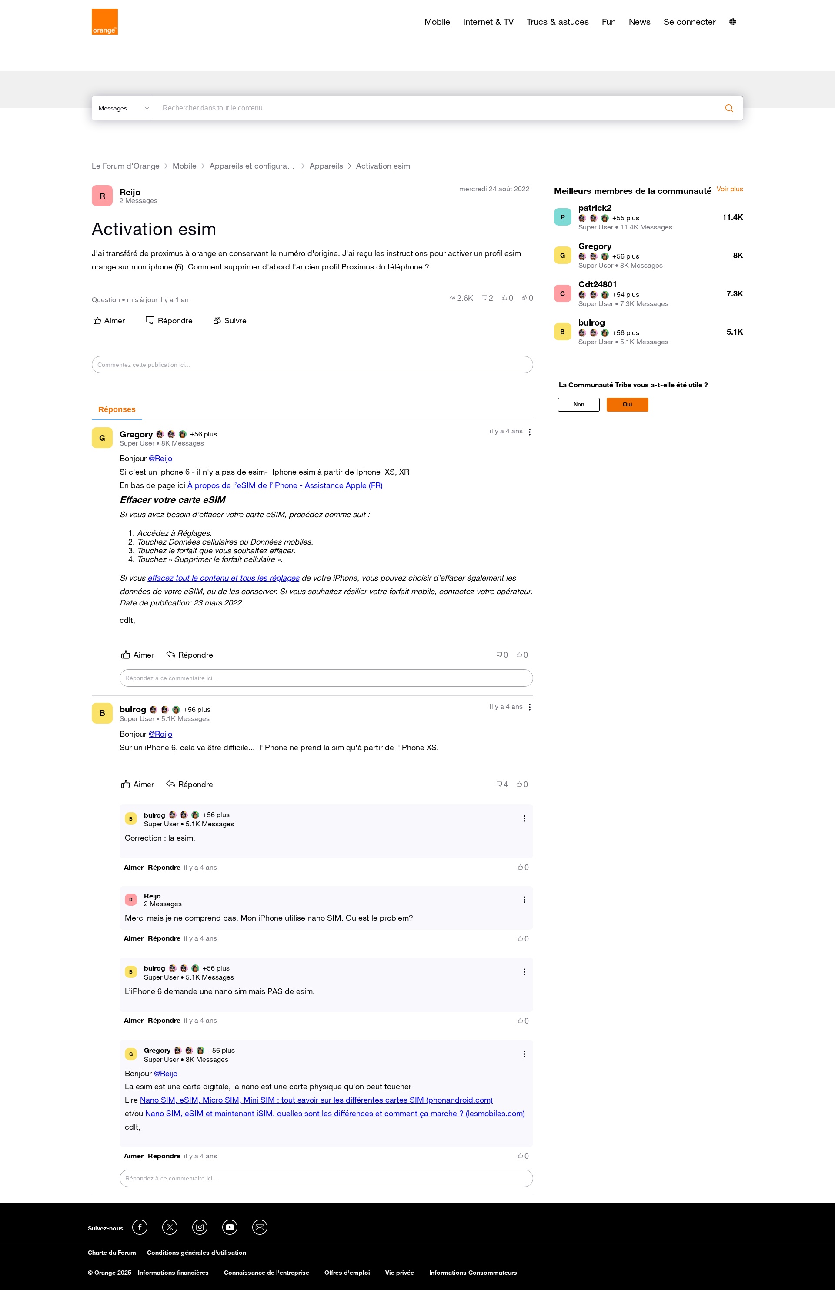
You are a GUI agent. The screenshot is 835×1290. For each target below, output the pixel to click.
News (640, 22)
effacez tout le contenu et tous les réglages (223, 577)
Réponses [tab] (117, 409)
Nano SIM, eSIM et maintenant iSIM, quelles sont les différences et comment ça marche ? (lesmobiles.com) (335, 1113)
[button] (134, 867)
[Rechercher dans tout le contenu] (729, 108)
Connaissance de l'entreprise (266, 1273)
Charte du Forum (112, 1253)
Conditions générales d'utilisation (196, 1253)
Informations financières (173, 1273)
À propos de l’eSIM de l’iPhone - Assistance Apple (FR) (285, 485)
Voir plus (730, 189)
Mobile (437, 22)
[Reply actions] (524, 819)
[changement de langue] (732, 21)
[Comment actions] (529, 431)
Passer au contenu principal (46, 6)
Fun (609, 22)
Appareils (326, 166)
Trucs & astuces (558, 22)
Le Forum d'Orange (126, 166)
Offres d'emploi (347, 1273)
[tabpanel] (312, 808)
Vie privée (399, 1273)
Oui (627, 404)
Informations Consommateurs (473, 1273)
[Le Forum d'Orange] (105, 21)
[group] (461, 297)
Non (579, 404)
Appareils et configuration (253, 166)
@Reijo (160, 458)
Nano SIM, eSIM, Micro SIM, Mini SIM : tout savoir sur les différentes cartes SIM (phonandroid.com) (316, 1099)
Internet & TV (488, 22)
